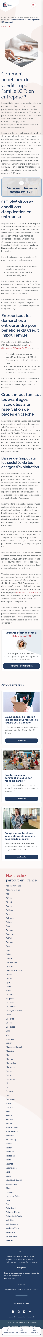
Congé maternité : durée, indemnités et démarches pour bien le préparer (20, 836)
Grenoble (10, 994)
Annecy (9, 906)
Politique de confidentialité (27, 1326)
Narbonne (10, 1079)
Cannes (9, 958)
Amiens (9, 898)
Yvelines (9, 1240)
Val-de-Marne (12, 1224)
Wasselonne (11, 1184)
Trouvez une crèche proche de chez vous (20, 1256)
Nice (8, 1083)
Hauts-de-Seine (13, 1196)
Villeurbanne (11, 1236)
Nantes (9, 1075)
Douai (8, 986)
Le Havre (10, 1019)
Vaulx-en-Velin (12, 1228)
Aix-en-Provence (13, 886)
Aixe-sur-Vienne (13, 890)
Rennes (9, 1115)
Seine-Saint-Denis (14, 1216)
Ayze (8, 926)
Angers (9, 902)
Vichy (8, 1176)
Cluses (9, 974)
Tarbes (9, 1144)
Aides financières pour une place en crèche (21, 1262)
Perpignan (10, 1099)
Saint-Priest (11, 1208)
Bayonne (10, 930)
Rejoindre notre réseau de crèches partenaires (21, 1289)
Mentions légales (12, 1326)
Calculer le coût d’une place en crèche (19, 1259)
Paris (8, 1204)
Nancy (9, 1071)
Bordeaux (10, 942)
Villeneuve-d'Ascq (14, 1180)
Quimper (10, 1107)
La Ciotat (10, 1003)
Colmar (9, 978)
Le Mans (9, 1023)
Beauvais (10, 934)
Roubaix (9, 1119)
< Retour (5, 26)
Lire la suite (21, 740)
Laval (8, 1015)
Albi (7, 894)
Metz (8, 1055)
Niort (8, 1087)
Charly (9, 1188)
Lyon (8, 1200)
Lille (8, 1035)
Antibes (9, 910)
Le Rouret (10, 1027)
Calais (8, 954)
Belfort (9, 938)
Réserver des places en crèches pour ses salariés (21, 1273)
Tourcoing (10, 1156)
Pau (7, 1095)
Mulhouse (10, 1067)
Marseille (10, 1051)
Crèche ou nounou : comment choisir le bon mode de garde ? (18, 778)
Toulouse (10, 1152)
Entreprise (4, 20)
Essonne (9, 1192)
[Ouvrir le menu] (33, 5)
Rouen (9, 1123)
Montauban (11, 1059)
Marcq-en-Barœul (14, 1047)
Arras (8, 914)
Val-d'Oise (10, 1220)
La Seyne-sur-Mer (14, 1011)
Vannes (9, 1172)
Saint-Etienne (12, 1128)
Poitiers (9, 1103)
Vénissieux (10, 1232)
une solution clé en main (27, 592)
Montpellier (11, 1063)
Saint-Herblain (12, 1131)
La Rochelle (11, 1007)
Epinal (8, 990)
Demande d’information (22, 666)
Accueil (3, 17)
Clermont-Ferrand (14, 970)
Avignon (9, 922)
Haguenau (10, 999)
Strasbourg (11, 1139)
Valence (9, 1164)
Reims (8, 1111)
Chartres (9, 966)
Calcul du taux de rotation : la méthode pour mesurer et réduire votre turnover (21, 719)
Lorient (9, 1043)
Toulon (9, 1148)
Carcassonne (11, 962)
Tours (8, 1160)
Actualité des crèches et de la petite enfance (22, 17)
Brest (8, 946)
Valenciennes (12, 1168)
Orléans (9, 1091)
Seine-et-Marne (13, 1212)
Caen (8, 950)
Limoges (10, 1039)
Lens (8, 1031)
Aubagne (10, 918)
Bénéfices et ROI (10, 1278)
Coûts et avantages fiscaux (13, 1276)
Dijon (8, 982)
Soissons (10, 1136)
